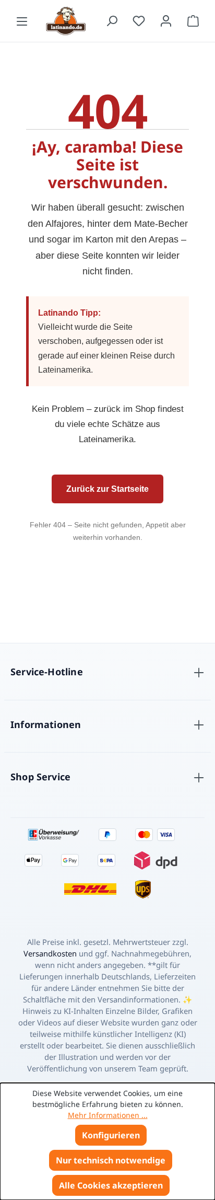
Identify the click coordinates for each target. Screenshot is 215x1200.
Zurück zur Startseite (107, 488)
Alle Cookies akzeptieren (111, 1185)
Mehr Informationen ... (108, 1115)
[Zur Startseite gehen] (66, 21)
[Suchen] (111, 20)
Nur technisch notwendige (110, 1160)
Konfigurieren (111, 1135)
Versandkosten (50, 953)
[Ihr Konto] (165, 20)
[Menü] (21, 20)
